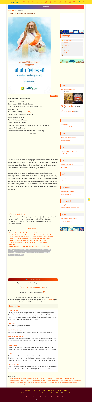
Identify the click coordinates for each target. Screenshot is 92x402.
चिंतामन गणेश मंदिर (68, 106)
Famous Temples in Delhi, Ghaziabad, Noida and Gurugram (64, 382)
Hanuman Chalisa (22, 238)
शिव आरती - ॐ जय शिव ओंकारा (67, 127)
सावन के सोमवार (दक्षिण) (68, 40)
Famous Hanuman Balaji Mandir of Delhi (38, 382)
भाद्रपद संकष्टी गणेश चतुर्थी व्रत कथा (68, 137)
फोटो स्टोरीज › (66, 187)
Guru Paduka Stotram (15, 242)
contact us (51, 299)
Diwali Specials (37, 237)
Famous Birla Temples (52, 380)
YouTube (53, 396)
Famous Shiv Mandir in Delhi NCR (17, 382)
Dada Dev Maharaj (13, 364)
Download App (72, 393)
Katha (44, 390)
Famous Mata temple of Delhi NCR (17, 378)
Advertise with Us (20, 393)
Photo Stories (51, 390)
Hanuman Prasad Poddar (15, 336)
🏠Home (27, 390)
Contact (34, 393)
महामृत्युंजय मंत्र (64, 167)
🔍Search (63, 393)
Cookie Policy (50, 393)
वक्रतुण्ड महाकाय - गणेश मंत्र (67, 164)
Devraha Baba (12, 323)
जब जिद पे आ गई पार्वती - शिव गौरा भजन (69, 151)
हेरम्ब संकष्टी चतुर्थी (67, 45)
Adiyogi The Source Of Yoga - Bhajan (36, 242)
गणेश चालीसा (64, 180)
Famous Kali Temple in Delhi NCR (36, 378)
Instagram (35, 396)
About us (28, 393)
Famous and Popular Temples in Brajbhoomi (19, 380)
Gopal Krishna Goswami (15, 330)
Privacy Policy (42, 393)
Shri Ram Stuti (48, 237)
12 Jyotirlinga (59, 378)
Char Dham (50, 378)
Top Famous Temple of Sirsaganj (17, 384)
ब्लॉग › (64, 214)
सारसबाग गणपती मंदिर (69, 89)
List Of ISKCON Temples (39, 380)
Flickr (58, 396)
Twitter (41, 396)
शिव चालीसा (63, 178)
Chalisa (33, 390)
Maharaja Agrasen (13, 310)
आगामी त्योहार (66, 36)
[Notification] (83, 2)
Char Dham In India (46, 235)
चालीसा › (64, 174)
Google (64, 396)
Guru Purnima (32, 228)
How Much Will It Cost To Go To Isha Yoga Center (31, 240)
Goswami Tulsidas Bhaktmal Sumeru (20, 233)
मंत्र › (63, 161)
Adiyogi (11, 240)
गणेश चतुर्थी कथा (64, 205)
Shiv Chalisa (12, 244)
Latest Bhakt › (14, 306)
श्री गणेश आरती (64, 124)
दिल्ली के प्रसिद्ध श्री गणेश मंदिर (67, 191)
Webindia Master (53, 399)
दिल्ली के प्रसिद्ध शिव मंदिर (66, 194)
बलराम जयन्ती (66, 50)
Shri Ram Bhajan (39, 233)
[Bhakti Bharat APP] (89, 199)
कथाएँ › (64, 134)
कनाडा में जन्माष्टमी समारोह (66, 221)
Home (8, 10)
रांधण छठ (65, 52)
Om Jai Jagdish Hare (31, 235)
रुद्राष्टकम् (46, 7)
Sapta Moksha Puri (69, 378)
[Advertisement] (33, 201)
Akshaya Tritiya (27, 112)
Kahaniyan (59, 390)
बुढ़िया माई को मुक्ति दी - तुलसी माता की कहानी (70, 207)
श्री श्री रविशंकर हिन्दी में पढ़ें (17, 214)
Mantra (39, 390)
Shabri (10, 353)
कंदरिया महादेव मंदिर (69, 111)
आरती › (64, 120)
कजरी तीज (66, 42)
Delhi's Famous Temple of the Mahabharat (71, 380)
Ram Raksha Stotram (15, 235)
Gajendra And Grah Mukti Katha (40, 238)
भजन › (64, 147)
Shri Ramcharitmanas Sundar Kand (19, 237)
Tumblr (47, 396)
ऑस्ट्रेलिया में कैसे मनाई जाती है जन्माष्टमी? (69, 218)
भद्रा (65, 55)
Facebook (28, 396)
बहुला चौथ (66, 47)
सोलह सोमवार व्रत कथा (66, 140)
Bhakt (12, 10)
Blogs (65, 390)
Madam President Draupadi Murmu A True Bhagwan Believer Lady (29, 246)
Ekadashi (11, 238)
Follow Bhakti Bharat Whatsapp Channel (33, 287)
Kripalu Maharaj (12, 345)
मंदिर (63, 85)
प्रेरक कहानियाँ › (67, 201)
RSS (57, 393)
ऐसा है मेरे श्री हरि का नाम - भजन (67, 154)
